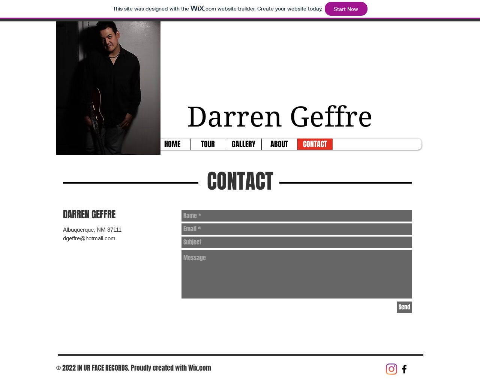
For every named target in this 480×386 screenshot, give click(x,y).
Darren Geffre (283, 117)
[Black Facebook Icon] (404, 369)
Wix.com (199, 368)
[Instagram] (391, 369)
